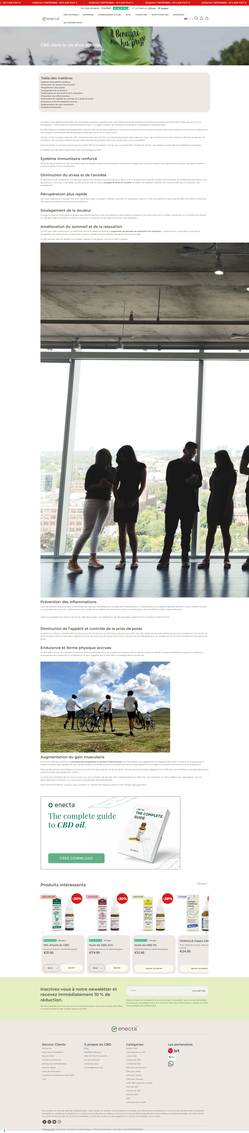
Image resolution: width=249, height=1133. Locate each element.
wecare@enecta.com (93, 1067)
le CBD (92, 130)
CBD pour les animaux (136, 1067)
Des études (199, 633)
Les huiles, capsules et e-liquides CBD (57, 199)
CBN (128, 1098)
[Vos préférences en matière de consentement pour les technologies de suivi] (4, 1130)
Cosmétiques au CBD (136, 1052)
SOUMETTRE (199, 991)
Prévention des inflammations (55, 96)
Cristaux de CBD (133, 1060)
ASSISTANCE (178, 15)
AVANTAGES (88, 15)
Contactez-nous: (91, 1064)
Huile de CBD (132, 1087)
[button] (189, 19)
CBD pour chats (133, 1071)
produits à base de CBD (66, 137)
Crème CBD (131, 1056)
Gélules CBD (131, 1048)
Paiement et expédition (52, 1052)
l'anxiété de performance (81, 125)
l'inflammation (60, 125)
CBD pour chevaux (134, 1079)
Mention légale (49, 1067)
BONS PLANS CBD (160, 15)
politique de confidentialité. (144, 1005)
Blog (86, 1048)
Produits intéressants (51, 107)
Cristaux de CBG (133, 1090)
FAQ (44, 1079)
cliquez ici (68, 785)
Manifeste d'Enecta (92, 1052)
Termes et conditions (51, 1060)
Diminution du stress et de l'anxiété (58, 85)
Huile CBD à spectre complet (139, 1083)
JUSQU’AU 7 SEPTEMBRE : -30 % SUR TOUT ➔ (54, 2)
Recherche (47, 1048)
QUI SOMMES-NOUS (73, 22)
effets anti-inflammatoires (126, 606)
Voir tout (202, 883)
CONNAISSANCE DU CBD (110, 15)
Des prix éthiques (92, 1060)
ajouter (71, 968)
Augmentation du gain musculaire (57, 104)
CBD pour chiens (133, 1075)
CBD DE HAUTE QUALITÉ (95, 1056)
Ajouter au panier (154, 968)
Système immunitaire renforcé (55, 82)
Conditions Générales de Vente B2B (58, 1075)
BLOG (128, 15)
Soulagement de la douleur (54, 90)
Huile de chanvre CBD (136, 1102)
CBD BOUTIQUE (71, 15)
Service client (48, 1056)
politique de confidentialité (54, 1064)
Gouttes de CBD (133, 1064)
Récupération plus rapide (53, 87)
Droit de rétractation (51, 1071)
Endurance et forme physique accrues (59, 101)
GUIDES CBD (141, 15)
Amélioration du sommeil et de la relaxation (62, 93)
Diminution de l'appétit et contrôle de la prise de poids (67, 99)
